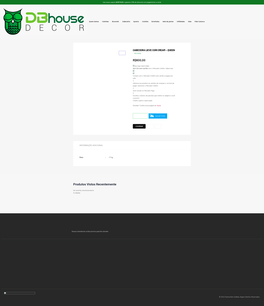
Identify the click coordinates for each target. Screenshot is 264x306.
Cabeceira (126, 21)
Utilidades (181, 21)
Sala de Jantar (168, 21)
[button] (239, 21)
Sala (189, 21)
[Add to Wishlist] (150, 126)
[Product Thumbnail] (122, 53)
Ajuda (159, 106)
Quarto (136, 21)
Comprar (139, 126)
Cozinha (145, 21)
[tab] (91, 145)
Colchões (105, 21)
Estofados (155, 21)
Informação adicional (91, 145)
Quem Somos (94, 21)
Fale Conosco (200, 21)
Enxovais (115, 21)
